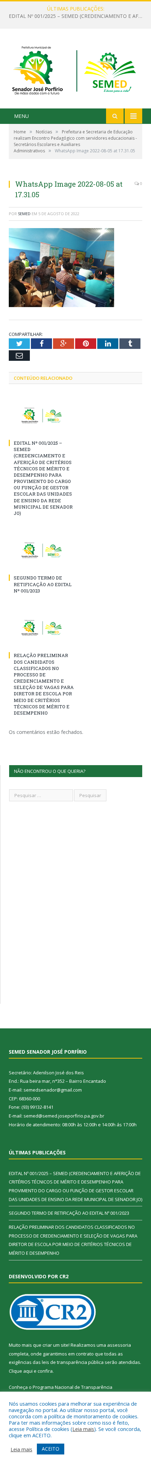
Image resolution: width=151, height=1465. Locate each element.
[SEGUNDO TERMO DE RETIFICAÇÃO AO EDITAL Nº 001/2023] (42, 550)
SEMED (24, 213)
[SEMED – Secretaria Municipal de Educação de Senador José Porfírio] (75, 69)
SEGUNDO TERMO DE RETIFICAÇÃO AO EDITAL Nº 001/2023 (77, 16)
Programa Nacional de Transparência (72, 1387)
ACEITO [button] (50, 1448)
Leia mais (83, 1429)
